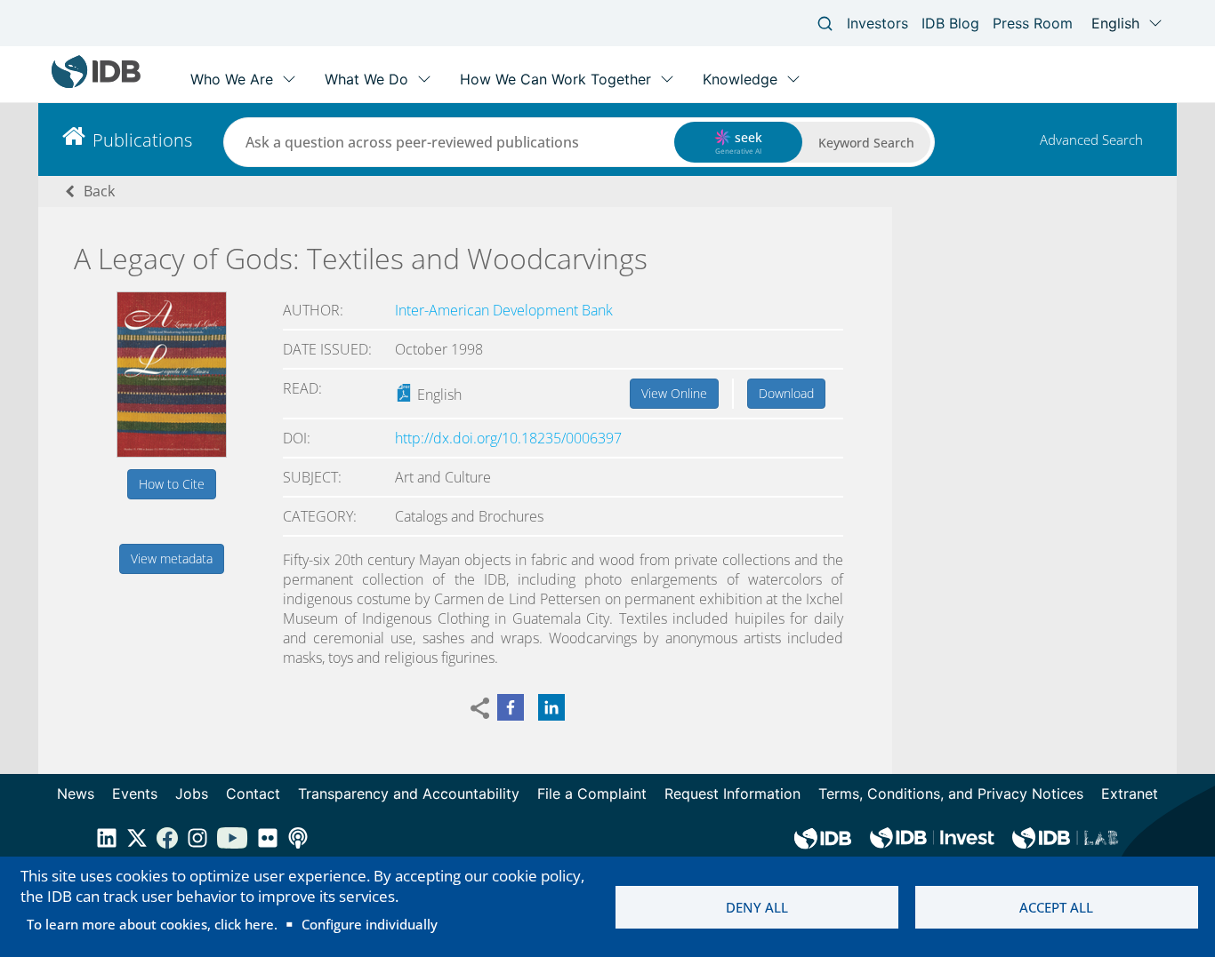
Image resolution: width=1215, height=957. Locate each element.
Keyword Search (866, 142)
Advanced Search (1091, 139)
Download (786, 393)
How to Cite (172, 483)
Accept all (1056, 907)
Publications (142, 140)
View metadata (172, 558)
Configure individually (370, 924)
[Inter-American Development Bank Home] (96, 84)
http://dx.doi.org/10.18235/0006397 (508, 438)
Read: (302, 388)
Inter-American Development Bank (504, 310)
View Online (674, 393)
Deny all (757, 907)
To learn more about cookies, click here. (152, 924)
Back (99, 191)
